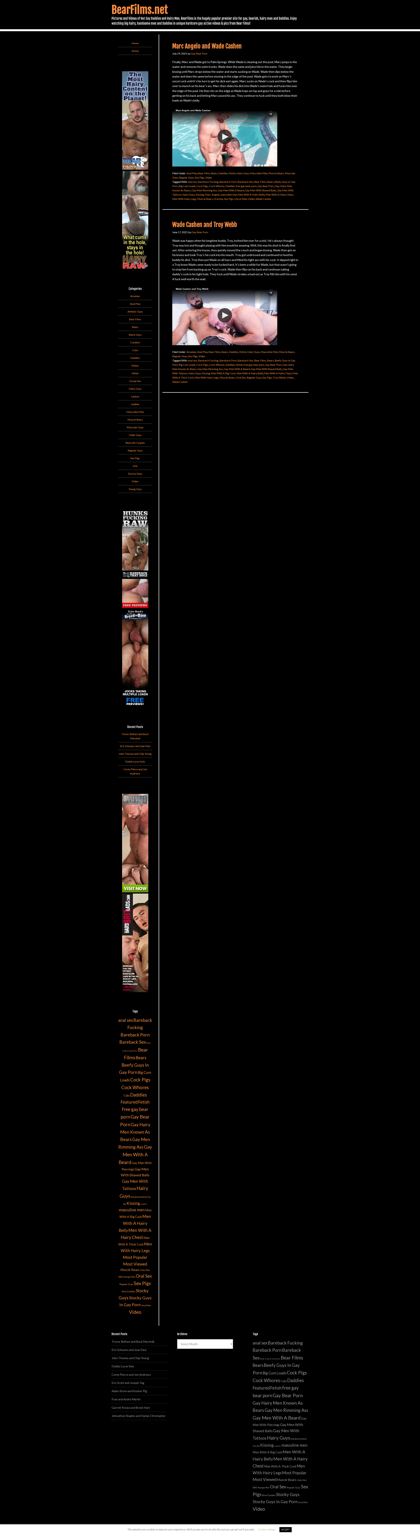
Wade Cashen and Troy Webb (204, 224)
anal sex (192, 181)
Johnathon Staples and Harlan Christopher (139, 1416)
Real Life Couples (135, 442)
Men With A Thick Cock (280, 1466)
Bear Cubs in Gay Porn (270, 1358)
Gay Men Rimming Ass (204, 190)
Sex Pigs (199, 177)
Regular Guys (186, 177)
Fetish (232, 173)
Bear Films (204, 173)
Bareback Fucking (208, 181)
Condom (135, 342)
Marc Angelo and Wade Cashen (207, 46)
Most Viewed (135, 1263)
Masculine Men (258, 173)
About (135, 50)
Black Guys (135, 334)
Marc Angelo (212, 194)
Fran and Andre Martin (126, 1399)
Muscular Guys (135, 427)
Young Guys (135, 489)
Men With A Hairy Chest (279, 194)
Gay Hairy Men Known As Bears (135, 1132)
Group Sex (135, 380)
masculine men (229, 194)
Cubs (135, 350)
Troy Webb (279, 377)
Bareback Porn (228, 181)
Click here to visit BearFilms (191, 157)
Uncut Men (240, 198)
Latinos (135, 396)
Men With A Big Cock (223, 373)
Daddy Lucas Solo (135, 761)
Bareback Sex (245, 181)
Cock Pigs (202, 186)
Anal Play (192, 173)
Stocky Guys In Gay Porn (275, 1501)
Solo (135, 465)
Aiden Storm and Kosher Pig (129, 1391)
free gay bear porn (246, 186)
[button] (270, 114)
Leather (135, 404)
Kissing (200, 194)
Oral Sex (218, 198)
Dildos (135, 365)
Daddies (223, 173)
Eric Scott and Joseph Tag (128, 1383)
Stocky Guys (135, 473)
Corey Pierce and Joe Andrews (131, 1374)
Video (208, 177)
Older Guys (135, 435)
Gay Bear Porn (265, 186)
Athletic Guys (135, 311)
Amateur (191, 351)
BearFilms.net (140, 9)
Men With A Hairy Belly (251, 194)
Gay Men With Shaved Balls (260, 190)
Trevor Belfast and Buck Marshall (133, 1341)
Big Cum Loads (187, 186)
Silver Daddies (128, 1291)
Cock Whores (216, 186)
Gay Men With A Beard (231, 190)
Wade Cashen (263, 198)
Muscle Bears (276, 173)
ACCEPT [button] (285, 1529)
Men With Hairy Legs (184, 198)
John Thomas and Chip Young (135, 753)
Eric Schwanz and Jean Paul (135, 746)
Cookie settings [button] (266, 1529)
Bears (214, 173)
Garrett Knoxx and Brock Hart (131, 1407)
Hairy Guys (242, 173)
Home (135, 43)
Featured (129, 1102)
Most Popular (135, 1257)
